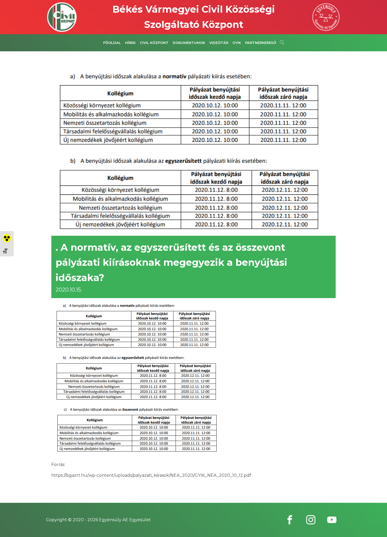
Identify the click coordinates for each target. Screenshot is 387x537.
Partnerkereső (260, 43)
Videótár (218, 43)
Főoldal (112, 43)
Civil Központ (154, 43)
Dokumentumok (189, 43)
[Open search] (282, 42)
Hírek (130, 43)
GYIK (236, 43)
